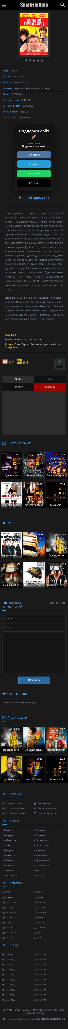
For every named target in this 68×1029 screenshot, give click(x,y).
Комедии (40, 850)
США (39, 892)
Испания (41, 908)
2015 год (10, 980)
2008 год (41, 995)
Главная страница (14, 804)
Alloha (18, 379)
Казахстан (11, 903)
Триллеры (9, 871)
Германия (11, 913)
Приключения (43, 861)
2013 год (10, 985)
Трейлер (18, 387)
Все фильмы (44, 804)
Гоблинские (10, 840)
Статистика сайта (15, 808)
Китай (40, 918)
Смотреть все (58, 603)
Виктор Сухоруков (40, 344)
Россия (9, 898)
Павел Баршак (22, 344)
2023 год (10, 960)
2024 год (41, 955)
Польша (10, 938)
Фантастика (10, 876)
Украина (41, 898)
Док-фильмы (42, 846)
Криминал (9, 856)
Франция (41, 913)
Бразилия (11, 933)
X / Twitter (33, 183)
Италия (9, 908)
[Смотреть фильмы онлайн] (34, 3)
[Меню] (4, 5)
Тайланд (41, 928)
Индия (9, 918)
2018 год (41, 970)
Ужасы (39, 871)
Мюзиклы (9, 861)
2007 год (10, 1000)
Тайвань (10, 928)
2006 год (41, 1000)
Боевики (8, 830)
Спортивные (42, 866)
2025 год (10, 955)
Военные (40, 835)
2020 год (41, 965)
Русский (38, 340)
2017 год (10, 975)
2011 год (10, 990)
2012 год (41, 985)
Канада (41, 903)
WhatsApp (34, 173)
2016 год (41, 975)
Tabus (49, 379)
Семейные (9, 866)
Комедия (17, 340)
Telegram (34, 164)
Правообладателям (16, 814)
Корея (9, 923)
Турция (41, 938)
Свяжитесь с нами (46, 808)
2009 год (10, 995)
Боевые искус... (43, 830)
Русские (40, 876)
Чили (39, 933)
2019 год (10, 970)
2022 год (41, 960)
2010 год (41, 990)
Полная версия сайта (48, 814)
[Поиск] (63, 5)
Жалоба (50, 387)
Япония (41, 923)
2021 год (10, 965)
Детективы (41, 840)
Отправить (34, 680)
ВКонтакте (34, 154)
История (8, 850)
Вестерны (9, 835)
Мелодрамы (42, 856)
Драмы (7, 846)
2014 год (41, 980)
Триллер (28, 340)
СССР (8, 892)
